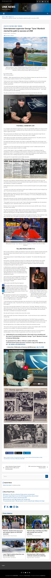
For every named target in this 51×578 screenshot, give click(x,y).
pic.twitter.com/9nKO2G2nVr (17, 344)
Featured (11, 26)
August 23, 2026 (30, 535)
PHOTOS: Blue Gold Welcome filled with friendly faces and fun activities (37, 532)
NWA (41, 457)
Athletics (6, 26)
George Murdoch (17, 457)
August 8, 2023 (7, 33)
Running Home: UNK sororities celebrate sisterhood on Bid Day (36, 555)
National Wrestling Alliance (34, 457)
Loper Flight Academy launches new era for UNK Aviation (13, 555)
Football (7, 457)
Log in (3, 565)
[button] (3, 293)
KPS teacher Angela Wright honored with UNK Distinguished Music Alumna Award (20, 496)
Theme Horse (27, 575)
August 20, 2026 (6, 557)
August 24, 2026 (6, 535)
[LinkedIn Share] (3, 291)
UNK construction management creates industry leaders (37, 467)
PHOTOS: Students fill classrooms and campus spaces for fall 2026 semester (13, 532)
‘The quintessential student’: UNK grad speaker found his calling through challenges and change (23, 501)
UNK (21, 458)
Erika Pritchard (14, 535)
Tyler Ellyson (13, 33)
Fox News (12, 457)
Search (46, 476)
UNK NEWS (8, 6)
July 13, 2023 (40, 347)
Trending (19, 26)
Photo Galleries (7, 513)
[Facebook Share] (3, 285)
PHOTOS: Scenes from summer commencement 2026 (15, 497)
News (15, 26)
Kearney (23, 457)
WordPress (42, 575)
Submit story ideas (7, 485)
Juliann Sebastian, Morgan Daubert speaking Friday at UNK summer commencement (12, 468)
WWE (23, 458)
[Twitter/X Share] (3, 288)
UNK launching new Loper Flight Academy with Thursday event (16, 499)
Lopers (26, 457)
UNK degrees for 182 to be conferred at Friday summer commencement (19, 494)
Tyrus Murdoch (7, 458)
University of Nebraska (15, 458)
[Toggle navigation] (4, 13)
